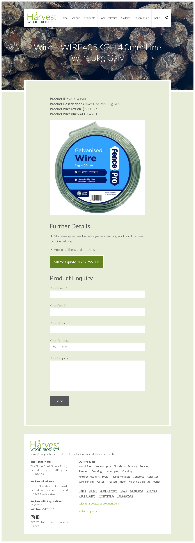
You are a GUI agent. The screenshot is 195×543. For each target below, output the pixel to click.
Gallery (125, 17)
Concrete (138, 476)
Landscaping (111, 471)
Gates (100, 481)
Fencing (144, 466)
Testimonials (141, 17)
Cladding (127, 471)
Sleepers (84, 471)
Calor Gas (152, 476)
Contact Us (136, 490)
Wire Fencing (86, 481)
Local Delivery (108, 17)
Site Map (152, 490)
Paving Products (120, 476)
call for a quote (77, 262)
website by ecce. (88, 511)
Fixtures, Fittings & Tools (93, 476)
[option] (86, 467)
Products (89, 17)
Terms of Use (125, 495)
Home (64, 17)
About (76, 17)
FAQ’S (157, 17)
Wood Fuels (86, 466)
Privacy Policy (106, 495)
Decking (97, 471)
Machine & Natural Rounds (145, 481)
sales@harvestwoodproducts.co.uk (99, 503)
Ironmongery (103, 466)
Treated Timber (116, 481)
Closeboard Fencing (125, 466)
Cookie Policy (87, 495)
